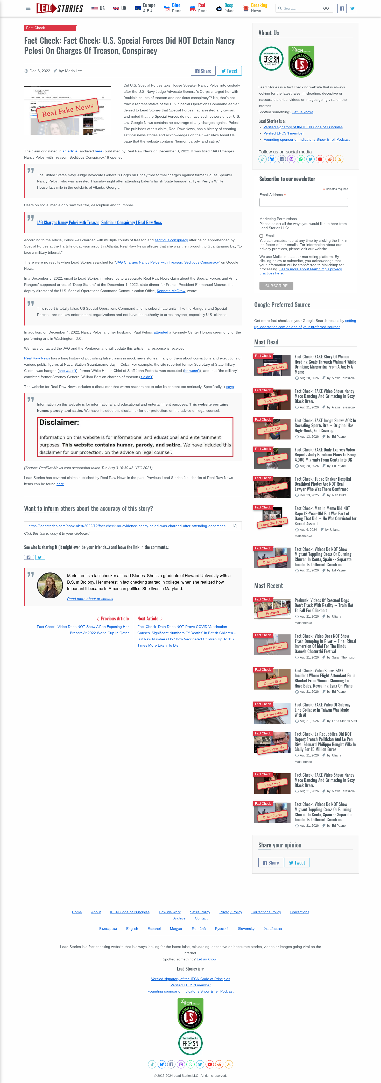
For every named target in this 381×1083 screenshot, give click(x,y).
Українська (273, 928)
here (98, 151)
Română (199, 928)
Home (77, 912)
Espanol (154, 928)
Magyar (176, 928)
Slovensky (246, 928)
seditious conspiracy (171, 240)
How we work (170, 912)
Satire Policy (200, 912)
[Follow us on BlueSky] (272, 159)
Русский (222, 928)
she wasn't (67, 371)
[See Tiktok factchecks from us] (262, 159)
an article (69, 151)
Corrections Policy (266, 912)
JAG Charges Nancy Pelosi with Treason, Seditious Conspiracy (167, 262)
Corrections (299, 912)
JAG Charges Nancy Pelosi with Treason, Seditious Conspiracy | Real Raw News (99, 222)
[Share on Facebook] (29, 557)
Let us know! (302, 112)
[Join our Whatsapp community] (301, 159)
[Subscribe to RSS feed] (339, 159)
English (132, 928)
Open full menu (28, 8)
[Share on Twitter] (40, 557)
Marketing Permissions (278, 219)
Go (326, 8)
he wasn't (192, 371)
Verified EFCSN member (284, 133)
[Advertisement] (133, 694)
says (230, 387)
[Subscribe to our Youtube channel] (320, 159)
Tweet (231, 70)
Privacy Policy (231, 912)
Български (108, 928)
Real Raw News (37, 358)
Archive (179, 918)
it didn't (146, 377)
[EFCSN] (190, 1043)
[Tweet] (352, 8)
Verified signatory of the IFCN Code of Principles (303, 127)
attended (161, 332)
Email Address (272, 194)
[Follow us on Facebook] (282, 159)
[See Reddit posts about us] (330, 159)
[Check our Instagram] (291, 159)
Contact (201, 918)
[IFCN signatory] (190, 1014)
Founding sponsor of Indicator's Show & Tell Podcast (307, 139)
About (96, 912)
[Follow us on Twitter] (310, 159)
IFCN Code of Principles (130, 912)
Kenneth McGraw (171, 291)
